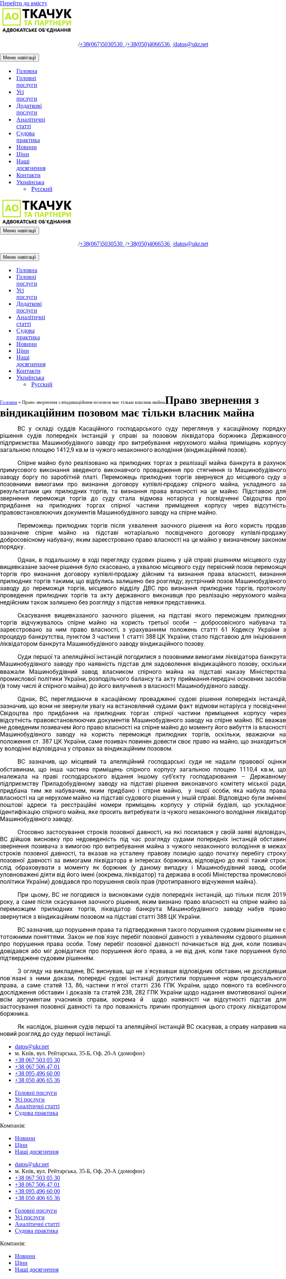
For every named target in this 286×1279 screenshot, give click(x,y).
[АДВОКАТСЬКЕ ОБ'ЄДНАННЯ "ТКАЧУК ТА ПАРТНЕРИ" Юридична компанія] (37, 31)
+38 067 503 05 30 (37, 1060)
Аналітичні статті (30, 122)
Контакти (28, 175)
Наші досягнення (30, 164)
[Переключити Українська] (130, 378)
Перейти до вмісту (23, 3)
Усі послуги (26, 95)
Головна (26, 71)
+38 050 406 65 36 (37, 1080)
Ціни (22, 154)
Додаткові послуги (29, 109)
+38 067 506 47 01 (37, 1066)
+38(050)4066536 (149, 44)
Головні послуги (26, 81)
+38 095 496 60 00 (37, 1073)
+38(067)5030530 (102, 44)
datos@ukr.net (190, 44)
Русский (42, 189)
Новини (26, 147)
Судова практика (28, 136)
